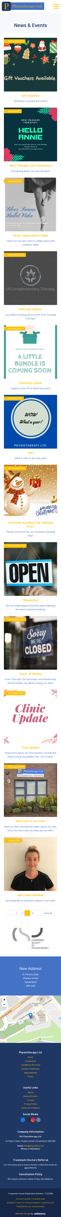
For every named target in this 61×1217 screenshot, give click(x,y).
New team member (30, 895)
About (30, 1092)
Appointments (30, 1072)
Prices (30, 1076)
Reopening (30, 600)
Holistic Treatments (30, 1068)
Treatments (30, 1061)
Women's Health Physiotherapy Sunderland (30, 1203)
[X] (28, 1119)
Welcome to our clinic (31, 821)
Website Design (22, 1213)
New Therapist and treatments (31, 165)
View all (48, 913)
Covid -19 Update (30, 673)
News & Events (30, 1096)
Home (30, 1057)
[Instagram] (33, 1119)
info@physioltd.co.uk (34, 1145)
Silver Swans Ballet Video (30, 235)
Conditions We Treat (30, 1064)
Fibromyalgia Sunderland (31, 1206)
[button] (31, 1016)
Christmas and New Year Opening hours (30, 524)
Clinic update (30, 747)
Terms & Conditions (30, 1107)
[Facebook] (22, 1119)
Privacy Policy (30, 1103)
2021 (30, 452)
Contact (30, 1100)
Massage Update (30, 309)
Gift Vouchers (30, 95)
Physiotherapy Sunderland (30, 1199)
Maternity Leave (30, 383)
